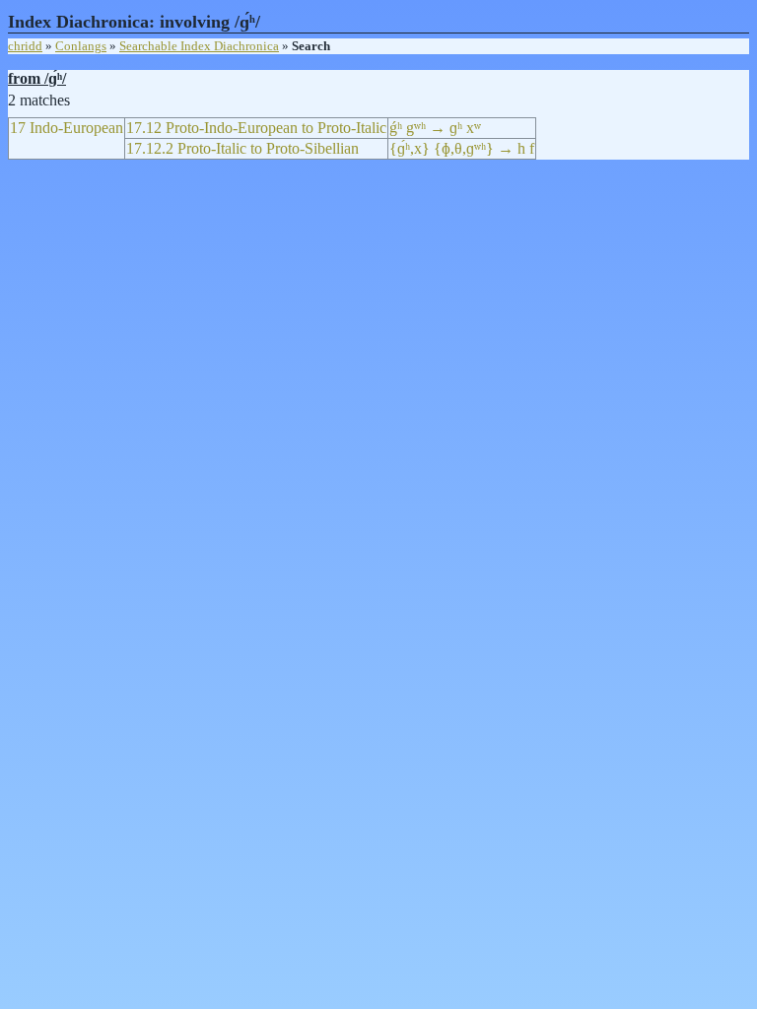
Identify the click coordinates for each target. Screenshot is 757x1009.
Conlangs (80, 45)
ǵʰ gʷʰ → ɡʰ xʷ (435, 127)
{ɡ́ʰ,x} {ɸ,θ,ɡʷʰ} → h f (461, 148)
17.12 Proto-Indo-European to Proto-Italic (256, 127)
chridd (25, 45)
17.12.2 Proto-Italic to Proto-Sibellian (242, 148)
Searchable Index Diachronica (199, 45)
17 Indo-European (66, 127)
